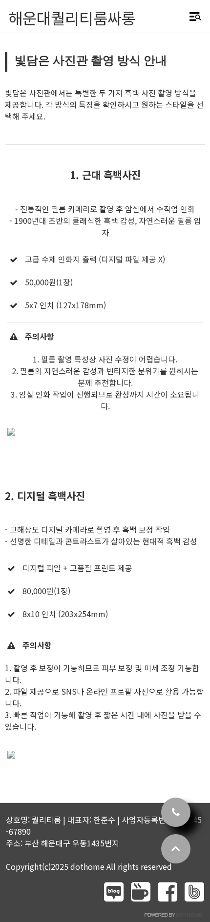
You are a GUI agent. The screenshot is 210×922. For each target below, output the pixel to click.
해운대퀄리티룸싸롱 (72, 17)
